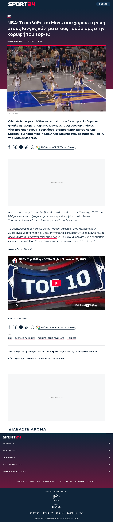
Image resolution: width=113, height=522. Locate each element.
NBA (10, 216)
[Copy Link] (27, 147)
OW (81, 513)
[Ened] (56, 506)
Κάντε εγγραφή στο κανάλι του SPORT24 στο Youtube (36, 359)
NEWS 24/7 (47, 513)
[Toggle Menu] (4, 4)
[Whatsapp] (32, 147)
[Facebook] (9, 147)
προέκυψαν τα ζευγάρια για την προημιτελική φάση (44, 216)
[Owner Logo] (56, 497)
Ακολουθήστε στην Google (22, 352)
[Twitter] (15, 147)
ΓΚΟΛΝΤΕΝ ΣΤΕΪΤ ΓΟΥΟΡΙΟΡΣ (51, 338)
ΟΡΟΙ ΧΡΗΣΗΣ (65, 481)
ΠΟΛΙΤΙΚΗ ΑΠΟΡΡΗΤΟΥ (86, 481)
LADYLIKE (72, 513)
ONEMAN (60, 513)
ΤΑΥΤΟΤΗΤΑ (21, 481)
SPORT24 (34, 513)
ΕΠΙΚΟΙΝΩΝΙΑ (49, 481)
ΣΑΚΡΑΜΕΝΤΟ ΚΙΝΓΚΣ (25, 338)
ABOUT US (35, 481)
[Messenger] (21, 147)
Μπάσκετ (71, 338)
